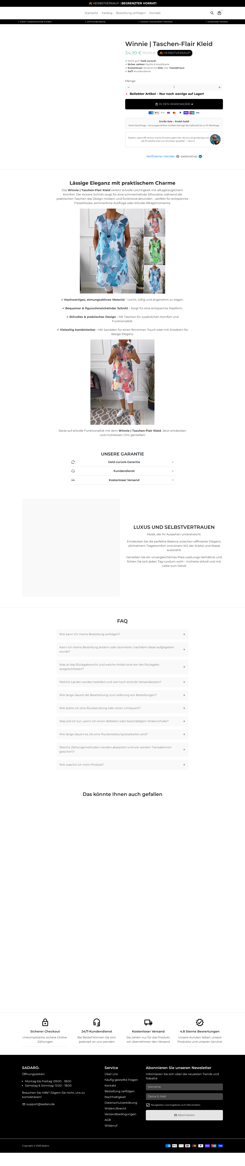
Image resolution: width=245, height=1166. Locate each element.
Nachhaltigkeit (115, 1097)
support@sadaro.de (38, 1104)
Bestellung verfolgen (131, 13)
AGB (108, 1120)
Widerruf (111, 1125)
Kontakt (155, 13)
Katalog (107, 13)
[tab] (122, 634)
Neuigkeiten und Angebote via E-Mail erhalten (175, 1105)
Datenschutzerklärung (121, 1102)
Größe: (182, 78)
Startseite (91, 13)
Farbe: (133, 78)
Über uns (111, 1074)
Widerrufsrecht (115, 1108)
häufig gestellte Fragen (121, 1080)
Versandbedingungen (120, 1114)
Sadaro (45, 1145)
